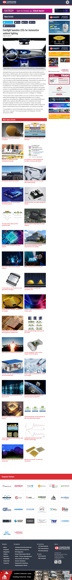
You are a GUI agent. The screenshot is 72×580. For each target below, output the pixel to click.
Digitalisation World (21, 565)
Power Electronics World (22, 554)
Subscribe (6, 561)
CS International (43, 546)
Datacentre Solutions (21, 563)
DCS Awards (42, 556)
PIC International (43, 548)
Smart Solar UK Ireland (22, 558)
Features (6, 549)
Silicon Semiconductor (22, 549)
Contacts (6, 563)
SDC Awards (42, 558)
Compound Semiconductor (23, 547)
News (5, 547)
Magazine (6, 552)
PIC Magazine (19, 552)
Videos (5, 554)
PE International (43, 550)
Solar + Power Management (23, 556)
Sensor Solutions (20, 561)
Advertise (6, 558)
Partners (6, 556)
